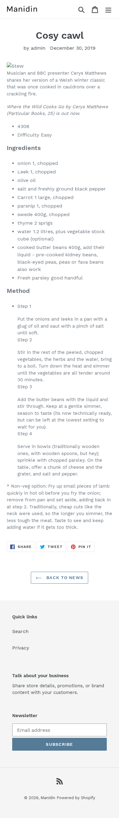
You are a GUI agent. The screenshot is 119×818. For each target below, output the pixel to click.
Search (20, 631)
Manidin (48, 797)
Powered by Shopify (76, 797)
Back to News (64, 577)
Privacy (20, 648)
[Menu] (108, 9)
